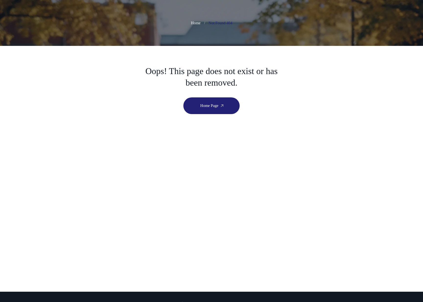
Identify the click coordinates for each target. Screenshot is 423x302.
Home (195, 23)
